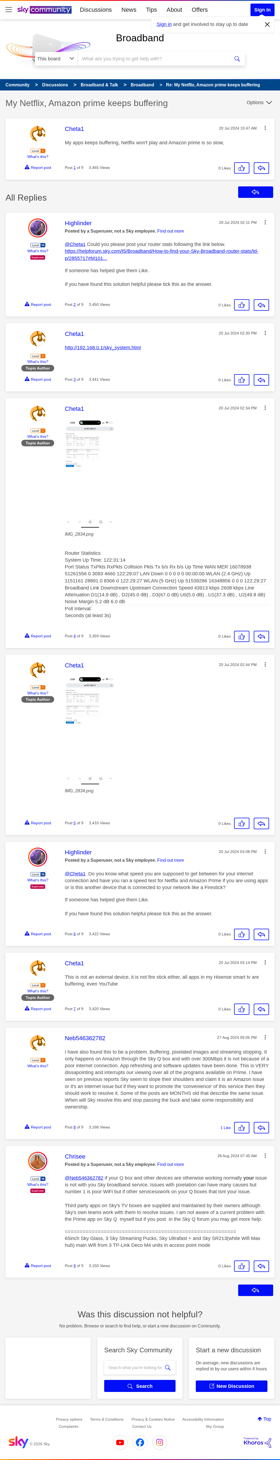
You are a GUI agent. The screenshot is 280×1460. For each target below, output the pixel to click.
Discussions (96, 9)
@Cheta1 (75, 244)
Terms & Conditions (107, 1419)
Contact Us (141, 1426)
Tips (151, 9)
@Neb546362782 (84, 1178)
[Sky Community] (45, 10)
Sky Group (215, 1426)
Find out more (170, 231)
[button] (265, 128)
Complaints (68, 1426)
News (128, 9)
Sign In (262, 10)
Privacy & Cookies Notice (153, 1419)
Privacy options (69, 1419)
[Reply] (261, 168)
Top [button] (267, 1419)
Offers (200, 9)
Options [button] (255, 102)
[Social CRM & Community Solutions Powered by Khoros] (257, 1442)
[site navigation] (8, 9)
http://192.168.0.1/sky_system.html (103, 347)
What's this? (37, 156)
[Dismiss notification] (267, 24)
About (174, 9)
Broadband (140, 37)
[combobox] (153, 59)
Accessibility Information (203, 1419)
